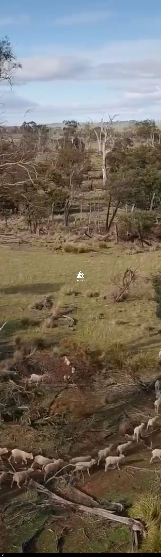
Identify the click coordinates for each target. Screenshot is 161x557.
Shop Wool (93, 555)
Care (70, 555)
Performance (54, 555)
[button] (141, 555)
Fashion (63, 555)
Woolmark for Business (153, 555)
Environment (78, 555)
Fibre (86, 555)
